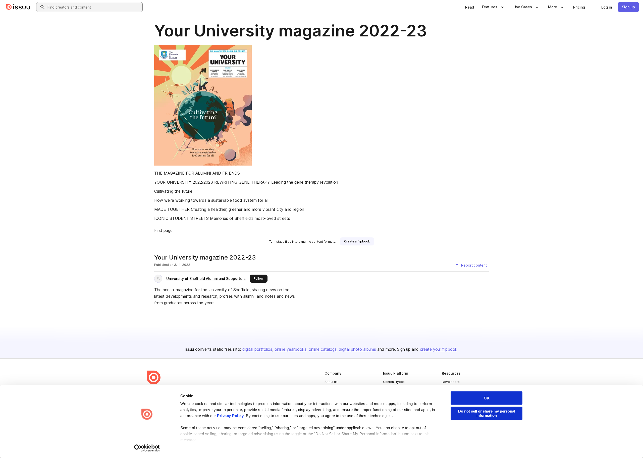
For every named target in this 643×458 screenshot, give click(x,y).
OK (487, 398)
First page (163, 230)
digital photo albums (357, 349)
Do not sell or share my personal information (486, 413)
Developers (451, 382)
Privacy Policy (230, 416)
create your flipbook (438, 349)
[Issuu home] (18, 7)
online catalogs (323, 349)
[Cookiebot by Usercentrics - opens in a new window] (147, 448)
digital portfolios (257, 349)
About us (331, 382)
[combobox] (93, 7)
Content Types (394, 382)
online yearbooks (290, 349)
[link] (469, 7)
